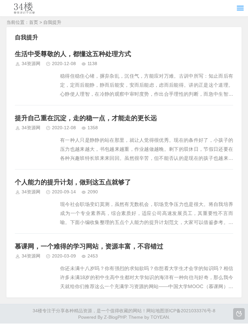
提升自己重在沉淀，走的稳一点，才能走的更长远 (86, 117)
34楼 (37, 310)
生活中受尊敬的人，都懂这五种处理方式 (73, 53)
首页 (33, 22)
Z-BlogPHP (115, 317)
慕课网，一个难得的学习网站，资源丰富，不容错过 (89, 246)
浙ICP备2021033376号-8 (189, 310)
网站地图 (155, 310)
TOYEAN (159, 317)
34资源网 (31, 63)
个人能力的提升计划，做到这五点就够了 (73, 182)
